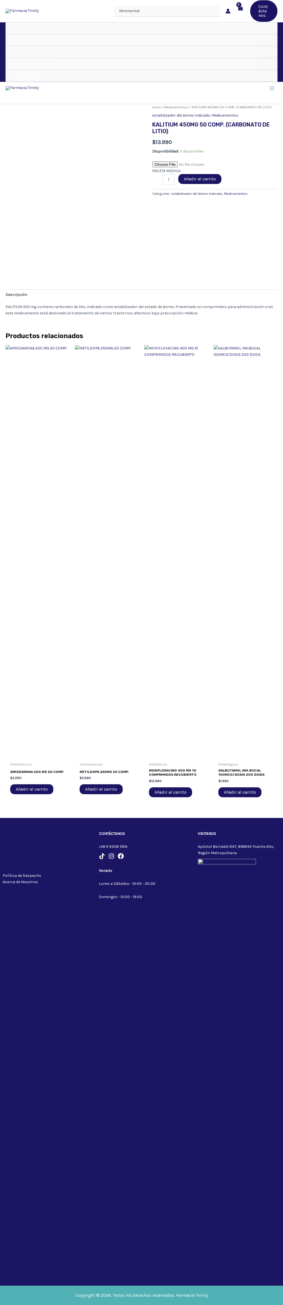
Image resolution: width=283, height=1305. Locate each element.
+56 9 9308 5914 (113, 846)
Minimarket (129, 11)
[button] (263, 11)
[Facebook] (121, 856)
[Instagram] (111, 856)
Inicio (156, 107)
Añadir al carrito (200, 178)
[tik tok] (102, 856)
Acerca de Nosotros (20, 882)
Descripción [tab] (16, 294)
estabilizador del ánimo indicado (181, 115)
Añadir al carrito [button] (32, 789)
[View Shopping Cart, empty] (240, 11)
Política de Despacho (22, 875)
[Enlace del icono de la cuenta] (228, 11)
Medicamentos (176, 107)
